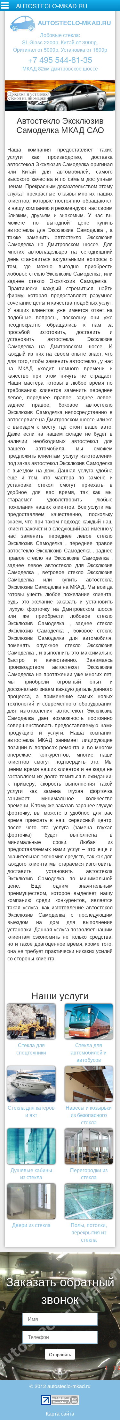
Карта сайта (60, 1413)
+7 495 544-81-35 (60, 59)
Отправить (60, 1354)
